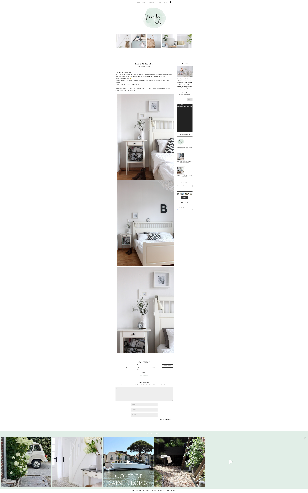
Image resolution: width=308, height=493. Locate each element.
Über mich (144, 2)
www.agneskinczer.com (184, 94)
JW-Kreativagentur (185, 208)
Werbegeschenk (144, 376)
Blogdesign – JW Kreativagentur (166, 490)
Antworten (167, 366)
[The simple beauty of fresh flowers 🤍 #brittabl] (191, 194)
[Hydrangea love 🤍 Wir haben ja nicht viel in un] (181, 194)
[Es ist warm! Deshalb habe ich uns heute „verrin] (188, 194)
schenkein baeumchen (138, 365)
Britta (142, 66)
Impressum (138, 490)
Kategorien (151, 2)
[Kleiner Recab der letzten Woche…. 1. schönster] (178, 194)
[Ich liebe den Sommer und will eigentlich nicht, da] (186, 194)
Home (138, 2)
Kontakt (166, 2)
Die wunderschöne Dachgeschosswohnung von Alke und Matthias (184, 147)
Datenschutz (146, 490)
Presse (159, 2)
